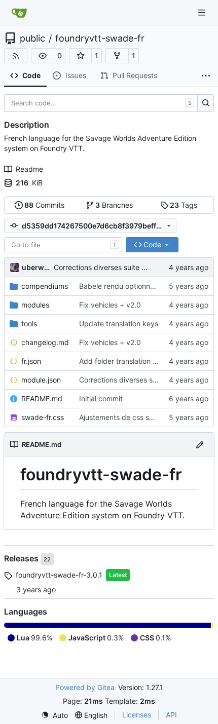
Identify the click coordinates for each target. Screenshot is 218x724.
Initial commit (101, 398)
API (171, 714)
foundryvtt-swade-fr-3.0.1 (59, 574)
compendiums (44, 286)
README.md (41, 398)
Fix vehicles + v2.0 (110, 304)
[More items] (206, 76)
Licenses (136, 714)
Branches (114, 205)
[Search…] (205, 103)
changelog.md (45, 342)
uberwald (36, 267)
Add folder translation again (125, 361)
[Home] (19, 13)
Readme (29, 169)
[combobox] (63, 244)
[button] (42, 55)
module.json (41, 379)
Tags (183, 205)
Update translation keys (118, 323)
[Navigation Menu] (203, 12)
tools (29, 323)
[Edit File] (200, 444)
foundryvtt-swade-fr (99, 38)
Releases (22, 559)
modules (35, 304)
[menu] (54, 715)
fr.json (31, 361)
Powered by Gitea (85, 687)
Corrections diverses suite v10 (104, 267)
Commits (44, 205)
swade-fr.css (42, 417)
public (32, 38)
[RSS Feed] (15, 55)
